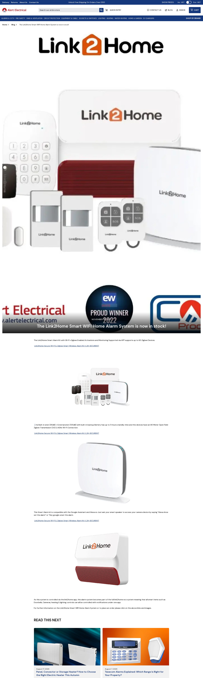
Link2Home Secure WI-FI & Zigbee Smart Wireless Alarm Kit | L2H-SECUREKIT (66, 346)
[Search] (101, 10)
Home (4, 25)
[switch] (188, 2)
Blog (13, 25)
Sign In (182, 10)
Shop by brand (193, 18)
